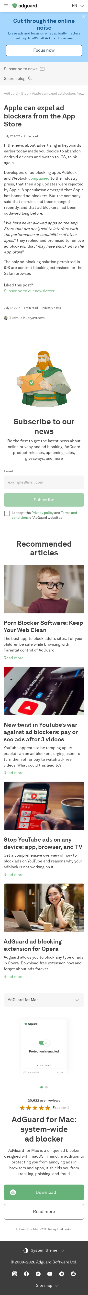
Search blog (14, 78)
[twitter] (38, 1274)
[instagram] (15, 1274)
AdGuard (11, 94)
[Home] (24, 6)
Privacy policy (43, 513)
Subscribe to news (20, 69)
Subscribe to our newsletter (29, 291)
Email (8, 471)
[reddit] (73, 1274)
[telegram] (62, 1274)
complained (39, 178)
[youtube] (50, 1274)
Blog (24, 94)
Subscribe (44, 499)
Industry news (51, 307)
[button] (83, 16)
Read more (44, 1211)
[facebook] (26, 1274)
